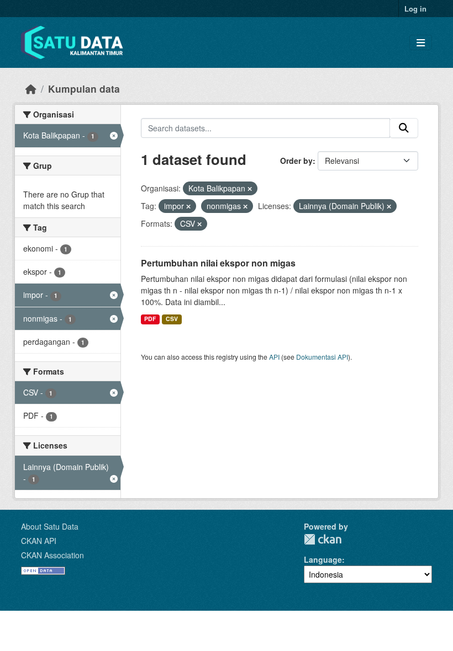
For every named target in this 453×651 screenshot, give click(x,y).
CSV (172, 318)
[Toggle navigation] (420, 43)
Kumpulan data (84, 88)
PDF (150, 318)
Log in (415, 8)
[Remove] (249, 188)
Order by (296, 160)
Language (323, 559)
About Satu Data (49, 526)
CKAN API (38, 540)
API (274, 356)
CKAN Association (52, 555)
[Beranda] (30, 88)
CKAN (322, 539)
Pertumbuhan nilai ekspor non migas (218, 263)
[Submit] (403, 128)
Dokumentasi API (322, 356)
